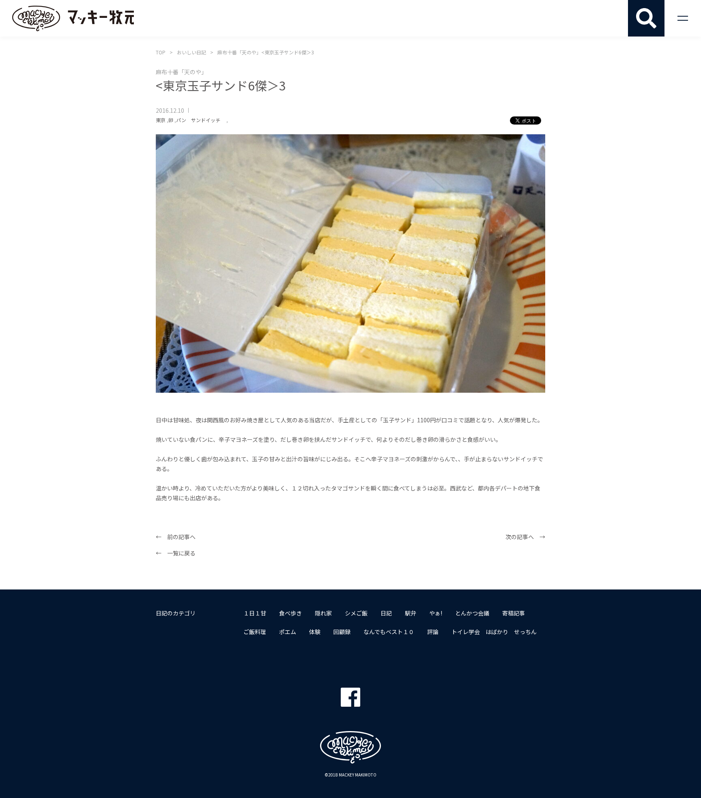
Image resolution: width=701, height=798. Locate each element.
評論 (433, 632)
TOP (161, 52)
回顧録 (341, 632)
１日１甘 (254, 613)
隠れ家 (323, 613)
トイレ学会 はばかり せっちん (494, 632)
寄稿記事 (513, 613)
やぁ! (435, 613)
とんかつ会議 (472, 613)
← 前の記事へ (176, 537)
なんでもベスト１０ (388, 632)
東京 (161, 119)
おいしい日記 (191, 52)
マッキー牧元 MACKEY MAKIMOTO (73, 18)
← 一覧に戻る (176, 553)
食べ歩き (290, 613)
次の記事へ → (525, 537)
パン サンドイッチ (200, 119)
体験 (314, 632)
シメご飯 (356, 613)
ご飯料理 (254, 632)
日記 (386, 613)
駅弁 (410, 613)
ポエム (287, 632)
